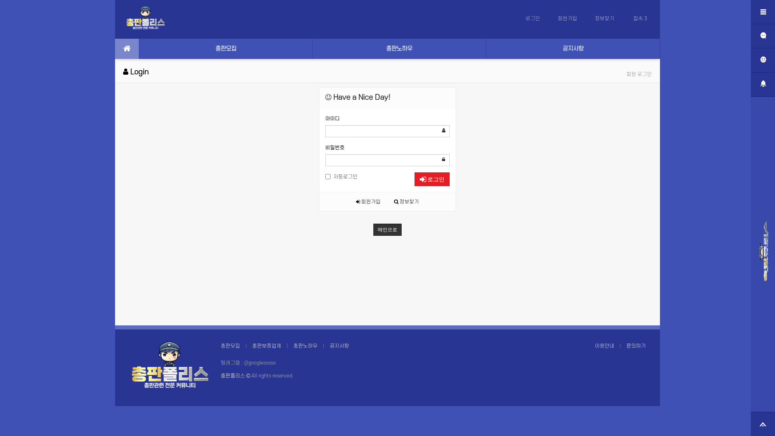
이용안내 (604, 346)
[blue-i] (764, 251)
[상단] (763, 424)
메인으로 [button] (387, 230)
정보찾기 (605, 18)
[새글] (763, 36)
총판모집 (226, 48)
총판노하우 (399, 48)
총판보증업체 (266, 346)
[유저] (763, 60)
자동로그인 (345, 177)
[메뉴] (763, 12)
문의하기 (636, 346)
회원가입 (567, 18)
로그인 (533, 18)
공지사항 (573, 48)
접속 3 (640, 18)
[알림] (763, 85)
